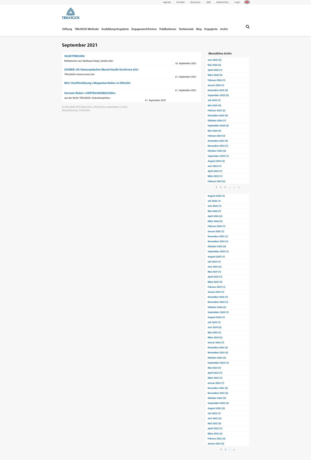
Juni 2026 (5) (214, 59)
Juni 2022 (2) (214, 418)
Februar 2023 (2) (216, 181)
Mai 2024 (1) (214, 332)
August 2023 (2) (216, 161)
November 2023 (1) (218, 145)
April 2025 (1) (215, 276)
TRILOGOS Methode (87, 29)
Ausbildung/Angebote (115, 29)
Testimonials (186, 29)
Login (237, 2)
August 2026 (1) (216, 195)
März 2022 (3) (215, 433)
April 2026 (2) (215, 216)
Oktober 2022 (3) (217, 398)
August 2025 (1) (216, 256)
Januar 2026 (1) (216, 85)
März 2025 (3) (215, 281)
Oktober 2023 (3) (217, 357)
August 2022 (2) (216, 408)
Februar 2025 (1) (216, 286)
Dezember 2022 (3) (218, 388)
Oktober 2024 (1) (217, 120)
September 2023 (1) (218, 156)
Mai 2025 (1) (214, 271)
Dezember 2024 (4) (218, 115)
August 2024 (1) (216, 317)
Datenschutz (222, 2)
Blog (199, 29)
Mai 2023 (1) (214, 367)
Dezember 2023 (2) (218, 347)
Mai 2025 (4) (214, 105)
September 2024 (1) (218, 312)
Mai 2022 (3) (214, 423)
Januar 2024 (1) (216, 342)
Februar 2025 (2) (216, 110)
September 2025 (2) (218, 95)
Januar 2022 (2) (216, 443)
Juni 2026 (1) (214, 205)
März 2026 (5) (215, 75)
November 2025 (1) (218, 241)
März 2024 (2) (215, 337)
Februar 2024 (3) (216, 135)
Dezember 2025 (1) (218, 236)
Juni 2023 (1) (214, 166)
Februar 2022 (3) (216, 438)
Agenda (167, 2)
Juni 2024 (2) (214, 327)
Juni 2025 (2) (214, 266)
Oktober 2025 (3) (217, 246)
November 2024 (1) (218, 302)
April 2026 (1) (215, 70)
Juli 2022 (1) (214, 413)
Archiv (224, 29)
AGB (208, 2)
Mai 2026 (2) (214, 65)
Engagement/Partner (144, 29)
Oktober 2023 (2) (217, 150)
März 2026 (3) (215, 221)
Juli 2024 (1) (214, 322)
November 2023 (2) (218, 352)
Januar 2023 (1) (216, 383)
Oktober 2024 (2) (217, 307)
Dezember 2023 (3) (218, 140)
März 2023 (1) (215, 176)
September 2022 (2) (218, 403)
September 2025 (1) (218, 251)
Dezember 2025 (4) (218, 90)
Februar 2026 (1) (216, 80)
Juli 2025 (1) (214, 100)
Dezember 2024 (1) (218, 297)
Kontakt (180, 2)
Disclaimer (195, 2)
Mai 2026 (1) (214, 211)
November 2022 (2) (218, 393)
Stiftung (67, 29)
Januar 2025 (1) (216, 292)
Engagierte (211, 29)
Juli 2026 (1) (214, 200)
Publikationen (167, 29)
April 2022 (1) (215, 428)
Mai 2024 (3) (214, 130)
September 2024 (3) (218, 125)
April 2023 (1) (215, 171)
